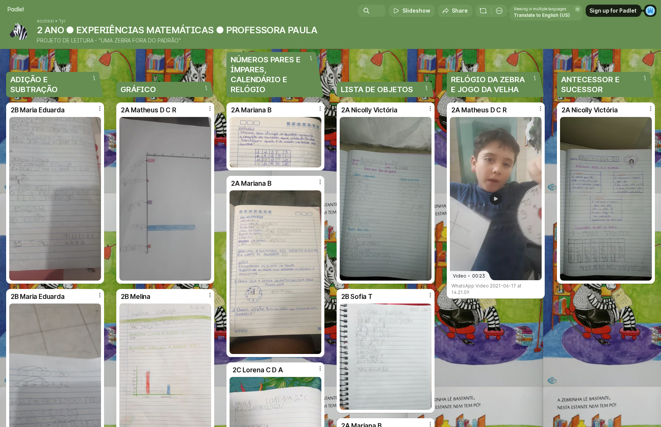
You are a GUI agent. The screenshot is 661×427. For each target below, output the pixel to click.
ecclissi (45, 21)
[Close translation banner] (578, 9)
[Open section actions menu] (94, 78)
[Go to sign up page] (650, 11)
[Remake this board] (483, 11)
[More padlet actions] (499, 11)
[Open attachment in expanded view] (55, 199)
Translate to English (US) (542, 15)
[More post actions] (100, 109)
